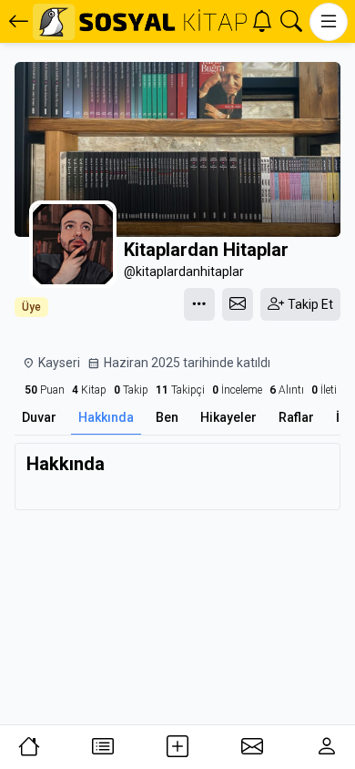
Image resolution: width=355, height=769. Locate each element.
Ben (167, 417)
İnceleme (237, 390)
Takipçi (180, 390)
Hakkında (106, 417)
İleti (324, 390)
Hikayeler (228, 417)
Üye (31, 307)
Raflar (296, 417)
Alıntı (286, 390)
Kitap (89, 390)
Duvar (39, 417)
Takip (131, 390)
